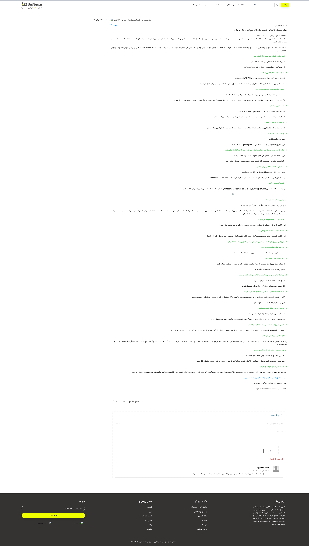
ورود (277, 4)
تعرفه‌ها (204, 524)
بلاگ (205, 5)
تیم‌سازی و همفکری (200, 511)
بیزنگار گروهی (202, 516)
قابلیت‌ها (204, 520)
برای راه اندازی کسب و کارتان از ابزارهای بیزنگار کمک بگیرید (265, 377)
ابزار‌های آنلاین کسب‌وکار (199, 507)
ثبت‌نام (285, 4)
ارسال (269, 451)
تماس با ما (195, 5)
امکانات (243, 5)
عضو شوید (53, 515)
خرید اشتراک (230, 5)
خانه (251, 5)
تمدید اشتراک (147, 516)
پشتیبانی (149, 529)
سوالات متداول (216, 5)
